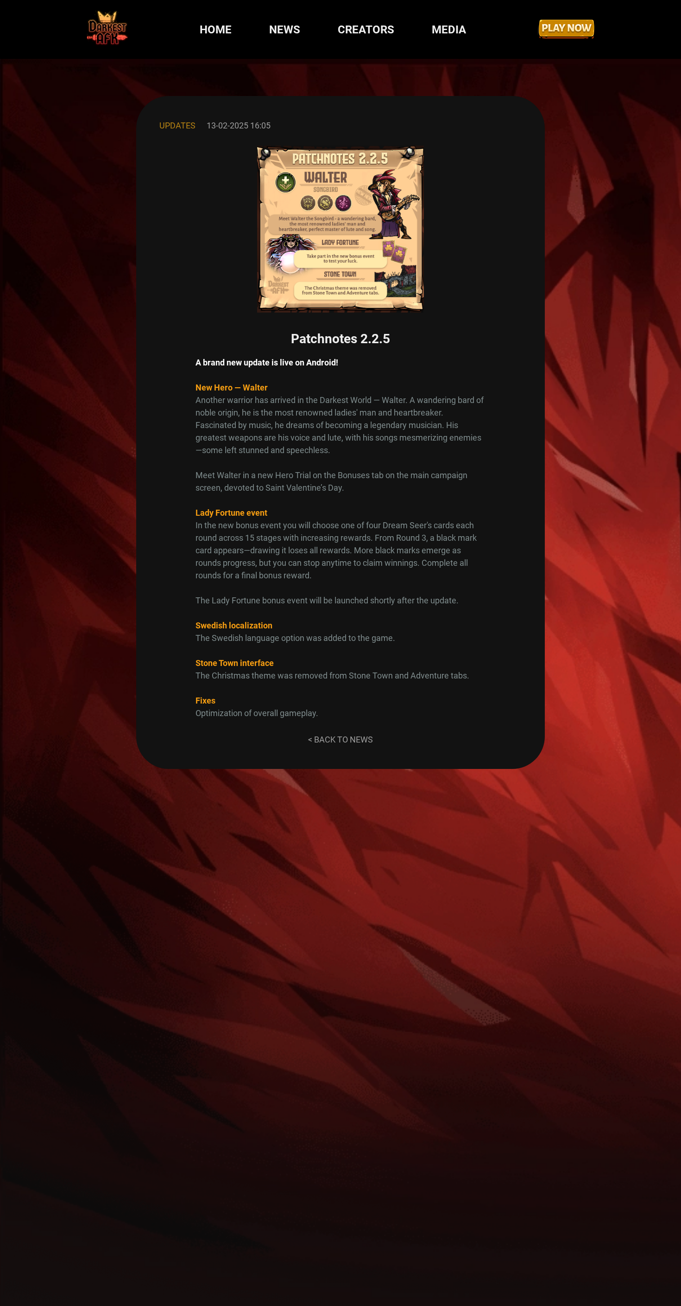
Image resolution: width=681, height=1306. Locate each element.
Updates (177, 125)
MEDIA (449, 29)
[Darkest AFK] (107, 29)
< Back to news (340, 739)
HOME (216, 29)
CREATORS (366, 29)
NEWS (284, 29)
